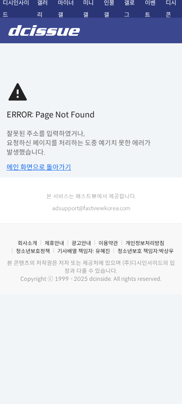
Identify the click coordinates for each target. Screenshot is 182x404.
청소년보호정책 (33, 251)
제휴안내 (54, 243)
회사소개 (27, 243)
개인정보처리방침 (144, 243)
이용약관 (108, 243)
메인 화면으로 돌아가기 (39, 167)
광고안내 (81, 243)
